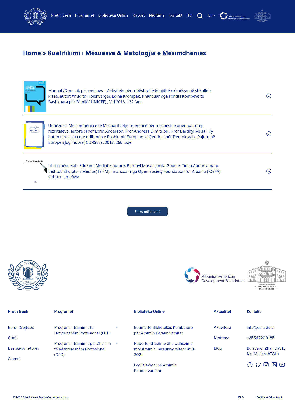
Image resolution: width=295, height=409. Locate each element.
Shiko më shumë (147, 211)
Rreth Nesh (61, 15)
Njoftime (157, 15)
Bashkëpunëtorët (23, 348)
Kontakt (175, 15)
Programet (84, 15)
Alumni (14, 358)
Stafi (12, 338)
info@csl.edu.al (261, 327)
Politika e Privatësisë (269, 397)
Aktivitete (222, 327)
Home (32, 53)
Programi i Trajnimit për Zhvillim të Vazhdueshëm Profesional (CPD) (82, 349)
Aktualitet (222, 311)
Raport (139, 15)
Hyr (189, 15)
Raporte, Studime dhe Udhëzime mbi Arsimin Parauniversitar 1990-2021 (165, 349)
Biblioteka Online (113, 15)
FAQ (241, 397)
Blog (218, 348)
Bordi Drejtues (21, 327)
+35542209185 (261, 338)
